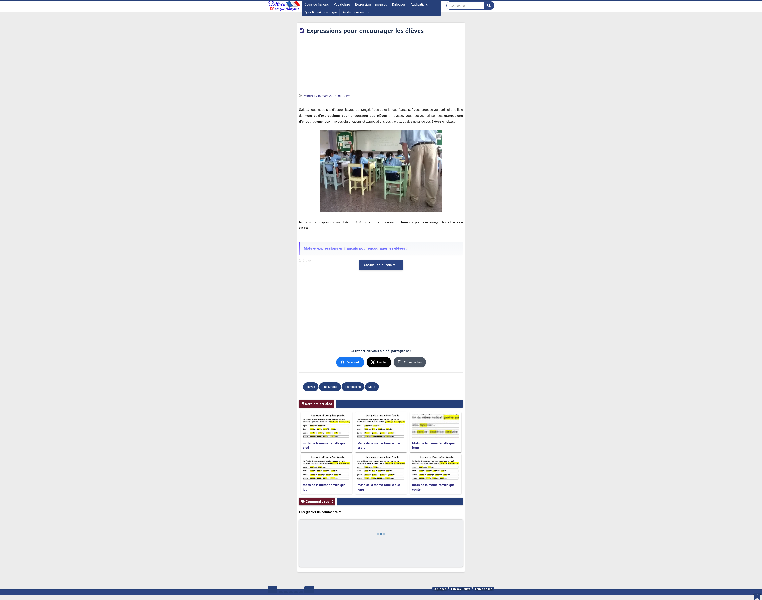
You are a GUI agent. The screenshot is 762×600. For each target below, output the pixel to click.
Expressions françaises (371, 4)
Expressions (353, 386)
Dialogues (399, 4)
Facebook (353, 362)
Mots (371, 386)
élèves (311, 386)
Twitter (382, 362)
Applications (419, 4)
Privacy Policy (460, 589)
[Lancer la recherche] (489, 5)
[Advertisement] (381, 65)
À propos (440, 589)
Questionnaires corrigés (321, 12)
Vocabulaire (342, 4)
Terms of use (483, 589)
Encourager (330, 386)
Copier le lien (413, 362)
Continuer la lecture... (381, 265)
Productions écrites (356, 12)
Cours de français (317, 4)
